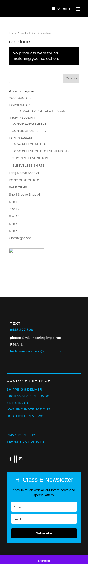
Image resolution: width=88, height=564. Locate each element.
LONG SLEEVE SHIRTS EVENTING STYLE (42, 151)
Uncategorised (20, 238)
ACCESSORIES (20, 98)
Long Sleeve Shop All (24, 173)
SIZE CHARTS (18, 403)
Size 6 (13, 223)
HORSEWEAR (19, 105)
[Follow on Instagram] (20, 459)
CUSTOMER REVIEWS (25, 416)
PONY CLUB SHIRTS (24, 180)
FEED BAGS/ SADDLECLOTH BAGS (38, 111)
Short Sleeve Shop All (25, 194)
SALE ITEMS (18, 187)
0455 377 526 (21, 329)
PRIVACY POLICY (21, 435)
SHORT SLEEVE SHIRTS (30, 158)
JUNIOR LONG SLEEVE (29, 123)
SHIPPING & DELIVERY (25, 389)
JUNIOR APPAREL (22, 118)
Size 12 (14, 209)
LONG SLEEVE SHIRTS (29, 144)
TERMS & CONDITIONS (26, 441)
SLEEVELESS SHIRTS (28, 165)
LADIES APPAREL (22, 138)
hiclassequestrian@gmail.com (35, 351)
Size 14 (14, 216)
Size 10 (14, 202)
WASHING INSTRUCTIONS (28, 409)
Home (13, 33)
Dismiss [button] (44, 561)
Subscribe (44, 533)
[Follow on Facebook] (11, 459)
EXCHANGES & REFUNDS (28, 396)
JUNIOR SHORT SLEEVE (30, 131)
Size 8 (13, 231)
